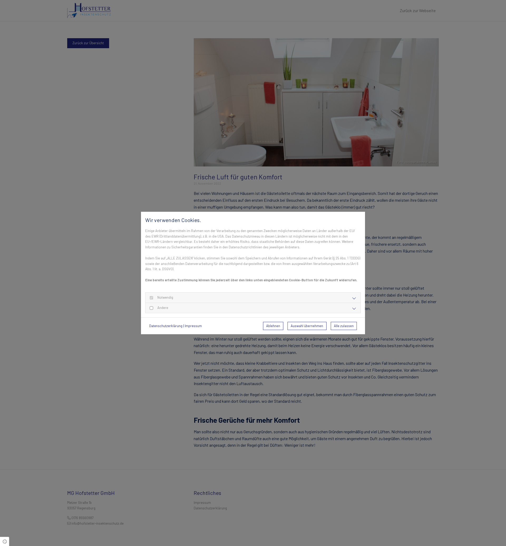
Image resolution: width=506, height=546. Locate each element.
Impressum (193, 326)
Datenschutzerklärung (165, 326)
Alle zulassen (344, 326)
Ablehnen (273, 326)
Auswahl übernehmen (307, 326)
